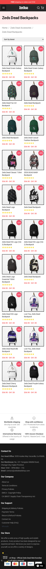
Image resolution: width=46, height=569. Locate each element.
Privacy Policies (8, 489)
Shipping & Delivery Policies (12, 508)
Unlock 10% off (5, 557)
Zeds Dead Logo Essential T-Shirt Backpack (8, 279)
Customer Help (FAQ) (10, 523)
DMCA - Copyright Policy (11, 493)
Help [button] (41, 566)
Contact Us (6, 519)
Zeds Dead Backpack (32, 103)
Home (4, 28)
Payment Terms (8, 512)
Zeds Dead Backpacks (12, 32)
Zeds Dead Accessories (20, 28)
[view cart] (42, 7)
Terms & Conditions (9, 486)
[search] (38, 7)
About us (5, 482)
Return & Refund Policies (11, 515)
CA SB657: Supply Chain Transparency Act (18, 496)
